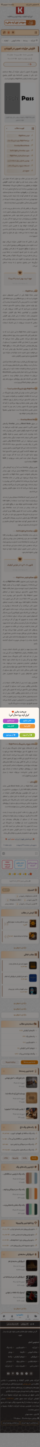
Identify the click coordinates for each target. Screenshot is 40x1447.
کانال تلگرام (27, 720)
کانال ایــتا (27, 726)
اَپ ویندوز (9, 735)
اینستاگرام (10, 720)
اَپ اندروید (26, 735)
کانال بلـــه (10, 726)
